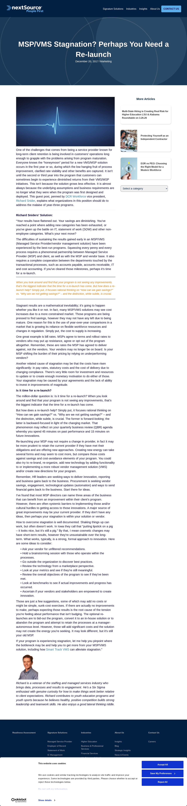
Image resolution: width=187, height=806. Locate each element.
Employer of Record (56, 746)
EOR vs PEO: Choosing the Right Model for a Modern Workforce (154, 166)
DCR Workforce (76, 196)
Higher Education (89, 741)
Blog (117, 746)
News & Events (122, 755)
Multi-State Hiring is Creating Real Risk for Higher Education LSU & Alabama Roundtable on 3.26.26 (145, 114)
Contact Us (171, 9)
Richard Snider (25, 200)
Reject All (162, 782)
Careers (152, 741)
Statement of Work (56, 750)
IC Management (54, 755)
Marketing (106, 61)
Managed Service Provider (59, 741)
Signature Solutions (113, 9)
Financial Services (89, 753)
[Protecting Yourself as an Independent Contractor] (129, 140)
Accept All (162, 764)
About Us (155, 9)
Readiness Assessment (24, 732)
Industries (131, 9)
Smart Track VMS (57, 649)
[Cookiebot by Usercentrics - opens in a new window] (19, 800)
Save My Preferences (161, 773)
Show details (45, 800)
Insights (143, 9)
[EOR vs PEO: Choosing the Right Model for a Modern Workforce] (129, 168)
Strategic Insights (123, 750)
